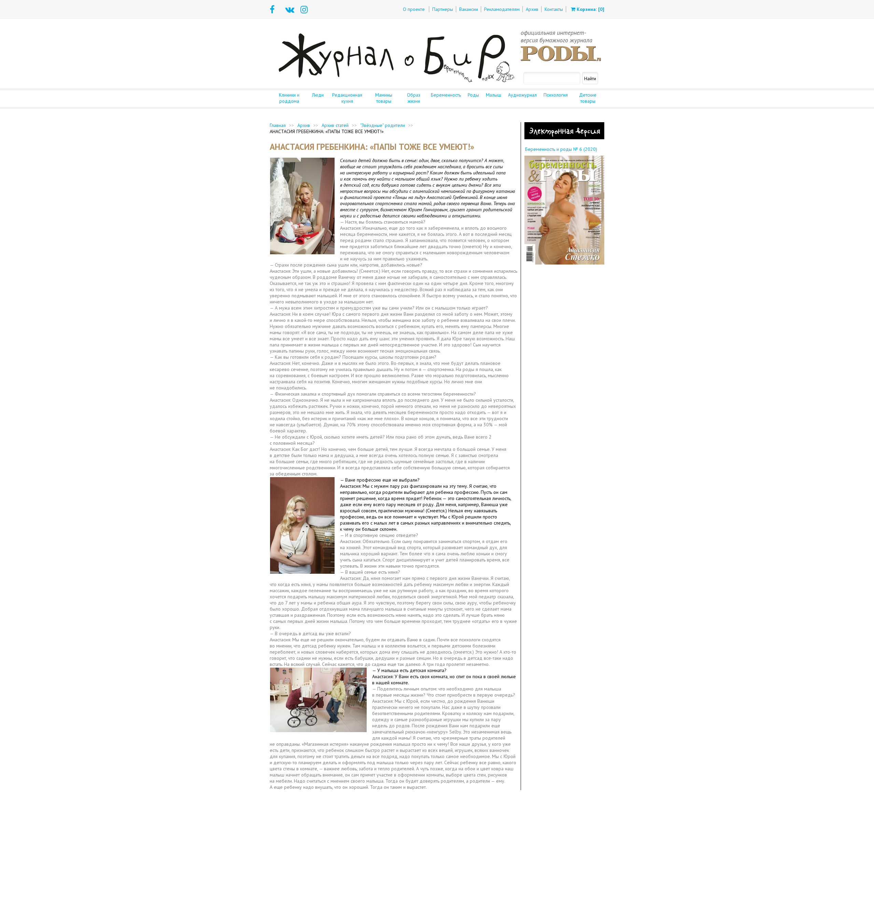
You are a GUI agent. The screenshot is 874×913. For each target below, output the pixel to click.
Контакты (554, 9)
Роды (473, 95)
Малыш (493, 95)
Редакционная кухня (347, 98)
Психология (556, 95)
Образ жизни (413, 98)
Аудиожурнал (522, 95)
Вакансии (468, 9)
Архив (532, 9)
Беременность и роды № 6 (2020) (561, 149)
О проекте (414, 9)
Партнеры (442, 9)
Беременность (446, 95)
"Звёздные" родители (382, 125)
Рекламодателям (502, 9)
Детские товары (587, 98)
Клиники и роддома (289, 98)
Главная (278, 125)
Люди (318, 95)
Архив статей (335, 125)
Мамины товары (383, 98)
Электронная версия (564, 131)
